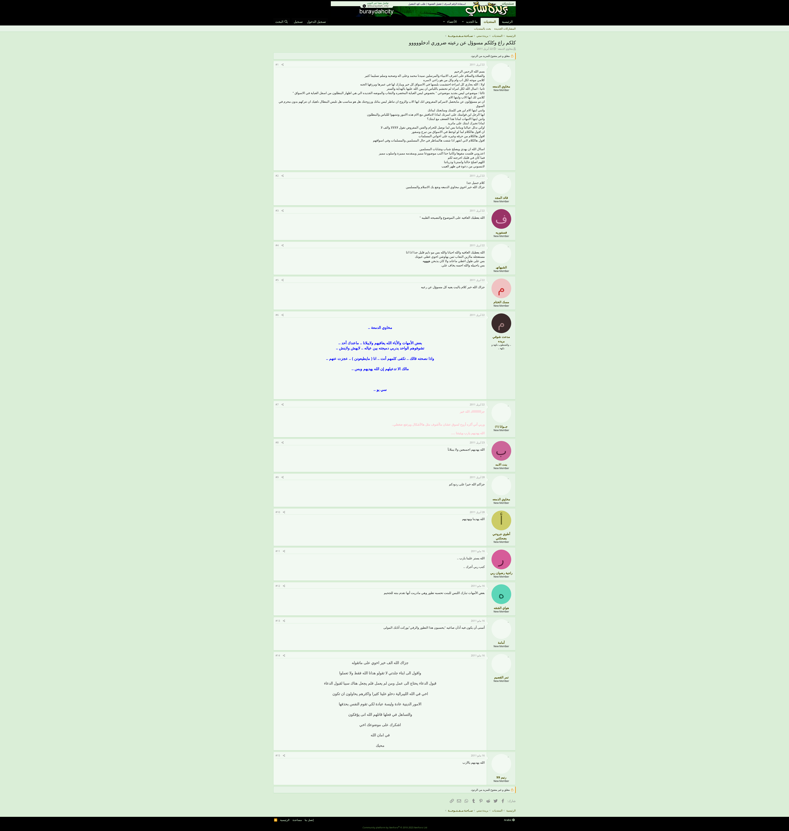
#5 (277, 280)
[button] (463, 21)
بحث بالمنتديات (482, 28)
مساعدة (297, 820)
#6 (277, 315)
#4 (277, 245)
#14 (278, 655)
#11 (278, 551)
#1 (277, 64)
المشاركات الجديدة (505, 28)
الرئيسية (507, 22)
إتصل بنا (309, 820)
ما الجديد (472, 22)
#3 (277, 210)
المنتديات (490, 22)
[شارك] (282, 64)
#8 (277, 442)
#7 (277, 404)
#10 (278, 512)
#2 (277, 175)
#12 (278, 586)
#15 (278, 755)
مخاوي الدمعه (505, 49)
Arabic (508, 820)
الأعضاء (452, 22)
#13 (278, 621)
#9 (277, 477)
